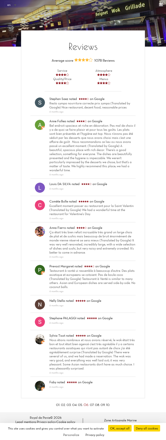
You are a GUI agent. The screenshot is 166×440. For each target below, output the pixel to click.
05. (81, 405)
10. (108, 405)
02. (64, 405)
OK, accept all (120, 428)
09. (103, 405)
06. (87, 404)
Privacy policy (46, 422)
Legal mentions (25, 422)
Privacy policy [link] (94, 435)
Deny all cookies (147, 428)
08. (98, 405)
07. (92, 405)
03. (69, 405)
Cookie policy (65, 422)
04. (75, 405)
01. (58, 405)
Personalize (71, 435)
